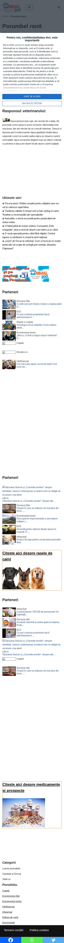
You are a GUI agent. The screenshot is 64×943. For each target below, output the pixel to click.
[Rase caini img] (23, 588)
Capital (5, 890)
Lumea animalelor (11, 868)
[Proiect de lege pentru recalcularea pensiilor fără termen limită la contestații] (9, 540)
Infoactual (7, 912)
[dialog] (32, 71)
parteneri (19, 45)
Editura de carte (10, 917)
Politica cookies (39, 930)
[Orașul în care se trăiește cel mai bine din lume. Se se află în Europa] (9, 509)
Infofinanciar (8, 906)
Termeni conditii (13, 930)
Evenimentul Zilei (11, 896)
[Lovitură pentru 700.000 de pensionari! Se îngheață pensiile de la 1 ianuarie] (9, 612)
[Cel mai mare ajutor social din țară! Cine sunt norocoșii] (9, 365)
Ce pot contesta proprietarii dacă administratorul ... (33, 315)
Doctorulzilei (8, 922)
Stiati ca (6, 879)
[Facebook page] (25, 280)
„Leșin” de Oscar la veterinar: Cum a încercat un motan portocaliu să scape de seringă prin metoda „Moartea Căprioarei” (31, 245)
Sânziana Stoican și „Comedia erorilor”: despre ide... (28, 501)
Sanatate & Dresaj (11, 873)
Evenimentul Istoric (12, 901)
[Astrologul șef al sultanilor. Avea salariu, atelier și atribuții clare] (9, 326)
